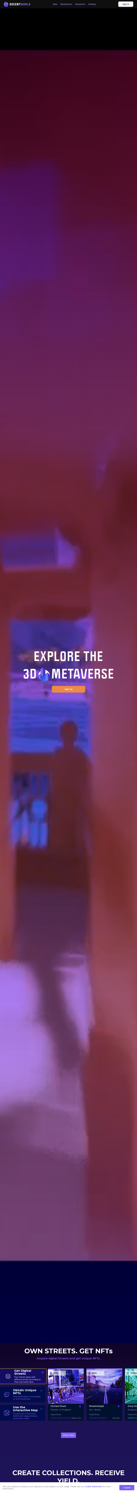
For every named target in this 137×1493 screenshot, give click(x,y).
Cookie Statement (94, 1486)
